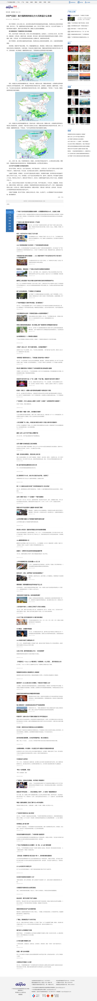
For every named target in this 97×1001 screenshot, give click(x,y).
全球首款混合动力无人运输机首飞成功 (76, 80)
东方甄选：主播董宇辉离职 (24, 629)
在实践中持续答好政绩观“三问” (25, 877)
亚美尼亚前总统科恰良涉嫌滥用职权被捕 (28, 693)
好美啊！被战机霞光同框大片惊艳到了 (87, 80)
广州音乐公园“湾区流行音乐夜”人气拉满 (28, 222)
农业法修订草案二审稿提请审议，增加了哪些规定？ (79, 143)
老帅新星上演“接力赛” (23, 824)
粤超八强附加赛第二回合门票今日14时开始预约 (30, 802)
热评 (49, 2)
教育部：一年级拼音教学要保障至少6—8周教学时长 (79, 151)
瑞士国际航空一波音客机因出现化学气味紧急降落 (31, 705)
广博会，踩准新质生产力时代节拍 (26, 919)
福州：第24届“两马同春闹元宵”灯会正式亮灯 (77, 71)
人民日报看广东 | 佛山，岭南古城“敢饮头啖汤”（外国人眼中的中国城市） (37, 422)
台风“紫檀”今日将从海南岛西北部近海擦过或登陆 (78, 156)
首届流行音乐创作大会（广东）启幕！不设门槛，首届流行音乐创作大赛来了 (38, 379)
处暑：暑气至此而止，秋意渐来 (75, 105)
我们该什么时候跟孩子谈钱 (24, 930)
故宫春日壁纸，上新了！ (73, 62)
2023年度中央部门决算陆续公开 (25, 640)
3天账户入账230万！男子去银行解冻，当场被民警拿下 (32, 347)
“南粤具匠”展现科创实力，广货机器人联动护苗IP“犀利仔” (33, 357)
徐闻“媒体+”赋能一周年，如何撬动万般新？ (29, 411)
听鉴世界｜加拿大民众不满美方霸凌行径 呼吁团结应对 (32, 716)
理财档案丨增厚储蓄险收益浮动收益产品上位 (29, 584)
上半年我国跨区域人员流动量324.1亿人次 (28, 561)
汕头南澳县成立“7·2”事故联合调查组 (27, 336)
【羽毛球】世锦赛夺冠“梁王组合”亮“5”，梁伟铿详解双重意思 (34, 855)
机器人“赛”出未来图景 (23, 951)
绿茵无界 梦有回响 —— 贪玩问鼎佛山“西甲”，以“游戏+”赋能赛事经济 (37, 792)
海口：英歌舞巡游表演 (85, 71)
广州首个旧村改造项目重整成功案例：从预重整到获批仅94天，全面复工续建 (38, 211)
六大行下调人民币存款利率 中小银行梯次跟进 (29, 617)
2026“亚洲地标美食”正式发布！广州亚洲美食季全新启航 (32, 245)
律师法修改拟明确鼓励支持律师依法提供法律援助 (79, 146)
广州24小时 (71, 12)
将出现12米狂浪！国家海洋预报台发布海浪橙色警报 (31, 529)
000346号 (57, 996)
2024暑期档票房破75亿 (23, 540)
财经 (31, 2)
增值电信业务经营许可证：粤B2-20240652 (65, 984)
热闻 (69, 131)
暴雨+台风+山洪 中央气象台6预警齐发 (27, 433)
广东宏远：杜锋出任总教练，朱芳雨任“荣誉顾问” (31, 780)
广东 (23, 2)
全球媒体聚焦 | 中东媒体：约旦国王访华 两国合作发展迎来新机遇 (35, 748)
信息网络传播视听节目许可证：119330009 (65, 980)
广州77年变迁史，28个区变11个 (75, 124)
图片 (69, 43)
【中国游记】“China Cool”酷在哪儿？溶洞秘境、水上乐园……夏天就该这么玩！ (39, 661)
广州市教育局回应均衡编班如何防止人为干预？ (80, 37)
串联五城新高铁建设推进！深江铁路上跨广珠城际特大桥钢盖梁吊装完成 (37, 325)
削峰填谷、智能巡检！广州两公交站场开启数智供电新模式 (33, 269)
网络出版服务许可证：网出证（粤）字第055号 (42, 982)
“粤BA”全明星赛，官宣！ (24, 769)
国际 (36, 2)
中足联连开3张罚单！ (23, 759)
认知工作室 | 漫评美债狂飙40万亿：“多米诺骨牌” (30, 651)
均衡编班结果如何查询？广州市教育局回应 (80, 34)
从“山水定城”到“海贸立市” (24, 866)
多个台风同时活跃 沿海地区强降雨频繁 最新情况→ (79, 153)
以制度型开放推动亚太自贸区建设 (26, 887)
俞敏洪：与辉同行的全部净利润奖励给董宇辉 (29, 551)
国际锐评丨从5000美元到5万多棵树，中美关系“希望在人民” (33, 683)
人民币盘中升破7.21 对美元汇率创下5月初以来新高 (31, 606)
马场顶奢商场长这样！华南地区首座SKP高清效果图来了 (32, 313)
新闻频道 (13, 12)
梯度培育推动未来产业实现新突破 (26, 909)
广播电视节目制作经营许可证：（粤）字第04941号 (42, 984)
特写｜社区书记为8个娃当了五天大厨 (27, 233)
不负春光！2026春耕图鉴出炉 (85, 52)
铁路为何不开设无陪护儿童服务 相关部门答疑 (29, 507)
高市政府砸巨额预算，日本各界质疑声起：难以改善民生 (32, 738)
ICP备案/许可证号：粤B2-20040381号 (64, 982)
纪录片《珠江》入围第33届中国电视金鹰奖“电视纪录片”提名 (34, 390)
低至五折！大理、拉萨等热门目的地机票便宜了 (30, 573)
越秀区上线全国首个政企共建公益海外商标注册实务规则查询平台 (35, 280)
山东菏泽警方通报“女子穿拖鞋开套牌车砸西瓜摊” (31, 519)
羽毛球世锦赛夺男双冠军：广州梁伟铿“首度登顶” (31, 834)
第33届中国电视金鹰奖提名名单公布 (27, 465)
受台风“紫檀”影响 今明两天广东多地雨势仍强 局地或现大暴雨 (34, 368)
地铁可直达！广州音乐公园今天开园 (79, 28)
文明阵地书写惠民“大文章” (24, 962)
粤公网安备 (56, 994)
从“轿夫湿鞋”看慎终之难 (24, 941)
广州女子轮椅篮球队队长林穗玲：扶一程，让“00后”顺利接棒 (34, 845)
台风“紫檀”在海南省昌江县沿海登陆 (27, 443)
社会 (27, 2)
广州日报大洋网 (11, 2)
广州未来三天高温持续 (85, 124)
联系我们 (21, 994)
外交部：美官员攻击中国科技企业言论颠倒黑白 (30, 727)
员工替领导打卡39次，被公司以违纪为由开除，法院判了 (32, 475)
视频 (69, 87)
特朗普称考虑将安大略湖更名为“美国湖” (28, 672)
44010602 (57, 995)
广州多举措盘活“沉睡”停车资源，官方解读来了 (30, 303)
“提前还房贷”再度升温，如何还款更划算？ (29, 595)
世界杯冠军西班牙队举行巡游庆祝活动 (76, 52)
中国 (45, 2)
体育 (40, 2)
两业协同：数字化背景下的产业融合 (27, 898)
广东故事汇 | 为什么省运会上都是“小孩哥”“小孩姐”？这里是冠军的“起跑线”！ (39, 401)
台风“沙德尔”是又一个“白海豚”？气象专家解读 (30, 497)
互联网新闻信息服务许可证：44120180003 (41, 980)
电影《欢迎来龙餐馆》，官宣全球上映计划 (28, 454)
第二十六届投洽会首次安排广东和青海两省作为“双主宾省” (33, 486)
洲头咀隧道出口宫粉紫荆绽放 (85, 62)
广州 (18, 2)
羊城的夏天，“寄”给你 (73, 115)
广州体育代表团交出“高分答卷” (25, 813)
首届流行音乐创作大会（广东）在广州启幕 (80, 31)
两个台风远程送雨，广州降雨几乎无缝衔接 (29, 291)
